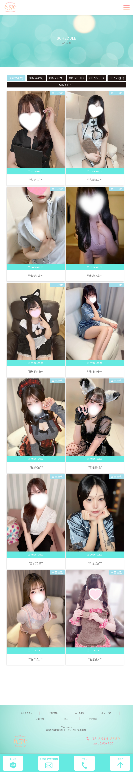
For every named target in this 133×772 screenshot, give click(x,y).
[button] (126, 7)
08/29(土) (96, 78)
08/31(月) (66, 84)
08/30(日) (116, 78)
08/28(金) (76, 78)
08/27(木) (56, 78)
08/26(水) (36, 78)
